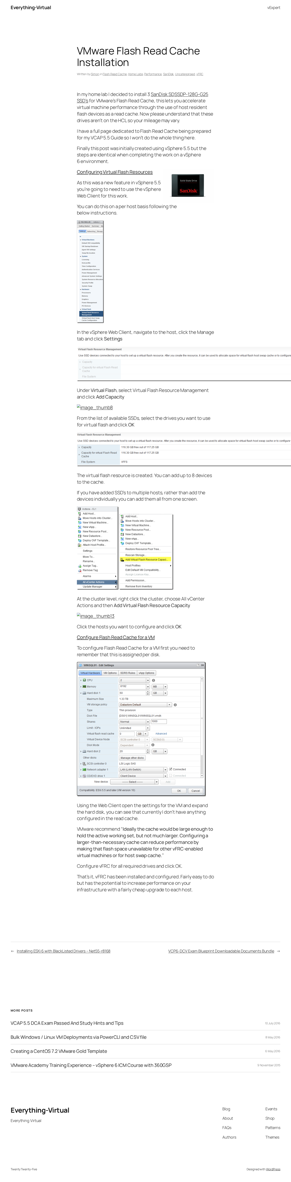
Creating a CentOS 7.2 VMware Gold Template (59, 1051)
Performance (153, 74)
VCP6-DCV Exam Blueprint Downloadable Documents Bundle (221, 950)
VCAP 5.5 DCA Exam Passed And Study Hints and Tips (67, 1023)
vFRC (199, 74)
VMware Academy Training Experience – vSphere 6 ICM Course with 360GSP (91, 1065)
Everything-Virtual (31, 7)
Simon (95, 74)
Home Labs (135, 74)
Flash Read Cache (115, 74)
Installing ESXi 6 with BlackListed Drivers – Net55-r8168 (63, 950)
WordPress (273, 1169)
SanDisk (168, 74)
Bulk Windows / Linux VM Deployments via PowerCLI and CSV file (79, 1037)
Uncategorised (185, 74)
